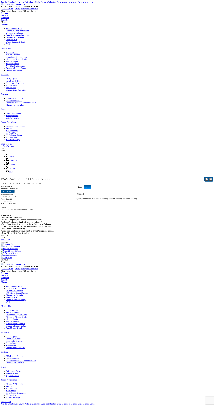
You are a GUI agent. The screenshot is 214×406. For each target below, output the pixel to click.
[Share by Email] (210, 179)
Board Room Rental (14, 70)
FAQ (8, 44)
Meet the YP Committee (15, 126)
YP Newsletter (11, 137)
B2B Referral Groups (14, 98)
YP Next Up (11, 133)
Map (87, 187)
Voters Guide (11, 88)
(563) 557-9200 (7, 9)
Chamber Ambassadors (15, 37)
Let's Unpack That (13, 81)
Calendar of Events (13, 113)
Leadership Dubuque (14, 100)
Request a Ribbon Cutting (16, 68)
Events (3, 109)
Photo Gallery (6, 144)
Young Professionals (9, 122)
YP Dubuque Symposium (16, 135)
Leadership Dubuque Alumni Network (21, 103)
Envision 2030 (11, 40)
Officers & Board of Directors (17, 31)
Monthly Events (12, 116)
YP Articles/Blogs (13, 140)
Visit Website (8, 191)
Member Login (88, 2)
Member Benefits (12, 64)
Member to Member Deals (72, 2)
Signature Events (12, 118)
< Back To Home (8, 146)
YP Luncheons (12, 131)
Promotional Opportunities (16, 57)
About (79, 187)
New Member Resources (15, 66)
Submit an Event (54, 2)
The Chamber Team (14, 28)
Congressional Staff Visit (15, 90)
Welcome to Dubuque (14, 33)
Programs (4, 94)
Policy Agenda (11, 79)
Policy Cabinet (11, 85)
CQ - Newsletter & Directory (17, 35)
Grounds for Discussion (15, 83)
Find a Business (41, 2)
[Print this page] (206, 179)
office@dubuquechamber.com (26, 9)
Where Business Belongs (16, 42)
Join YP (9, 128)
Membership (6, 48)
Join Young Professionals (25, 2)
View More (5, 240)
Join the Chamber (8, 2)
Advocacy (5, 75)
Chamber (4, 24)
